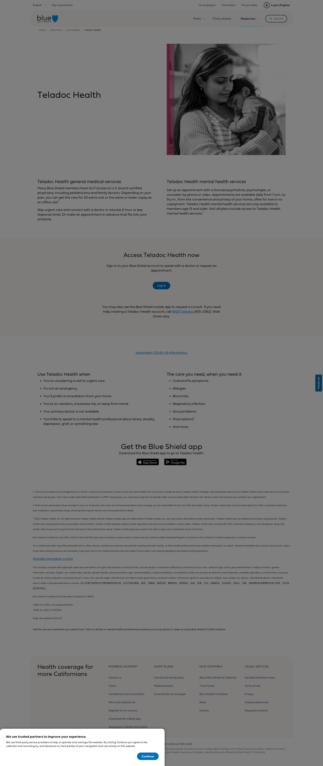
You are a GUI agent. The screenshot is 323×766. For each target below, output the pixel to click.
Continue (148, 756)
